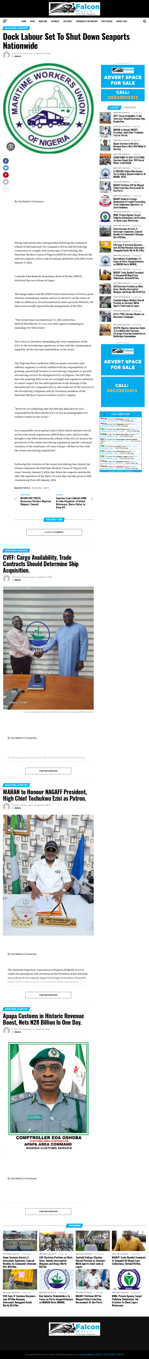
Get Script (111, 471)
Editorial (67, 21)
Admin (18, 56)
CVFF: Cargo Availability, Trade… (118, 441)
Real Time (119, 471)
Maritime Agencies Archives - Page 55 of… (118, 462)
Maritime (43, 21)
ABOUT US (101, 1354)
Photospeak (106, 21)
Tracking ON (129, 471)
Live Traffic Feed (120, 414)
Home (24, 21)
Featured (37, 488)
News (32, 21)
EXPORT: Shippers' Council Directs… (119, 420)
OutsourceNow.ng (86, 1354)
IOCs (47, 488)
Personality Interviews (86, 21)
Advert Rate (121, 21)
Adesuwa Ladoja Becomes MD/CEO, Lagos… (119, 430)
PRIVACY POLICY (116, 1354)
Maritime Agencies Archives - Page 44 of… (118, 467)
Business (55, 21)
